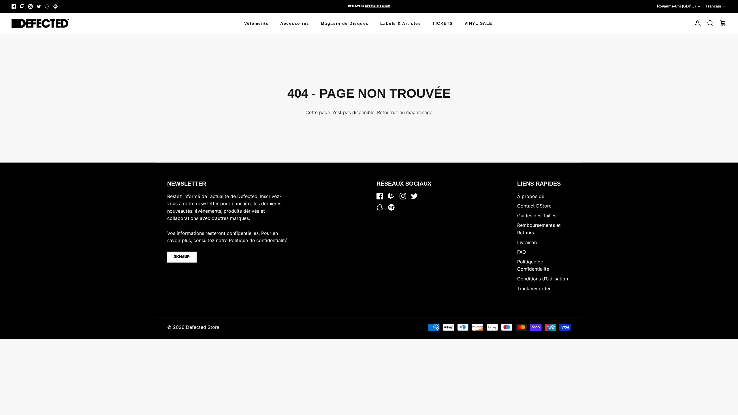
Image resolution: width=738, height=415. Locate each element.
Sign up (182, 257)
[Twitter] (39, 6)
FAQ (521, 252)
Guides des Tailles (536, 215)
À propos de (530, 196)
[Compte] (696, 23)
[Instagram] (30, 6)
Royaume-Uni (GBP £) (676, 6)
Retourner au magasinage (404, 112)
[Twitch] (22, 6)
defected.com (377, 6)
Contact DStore (534, 206)
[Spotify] (55, 6)
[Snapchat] (47, 6)
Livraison (527, 242)
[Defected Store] (40, 23)
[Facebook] (14, 6)
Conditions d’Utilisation (542, 279)
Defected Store (202, 327)
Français (713, 6)
